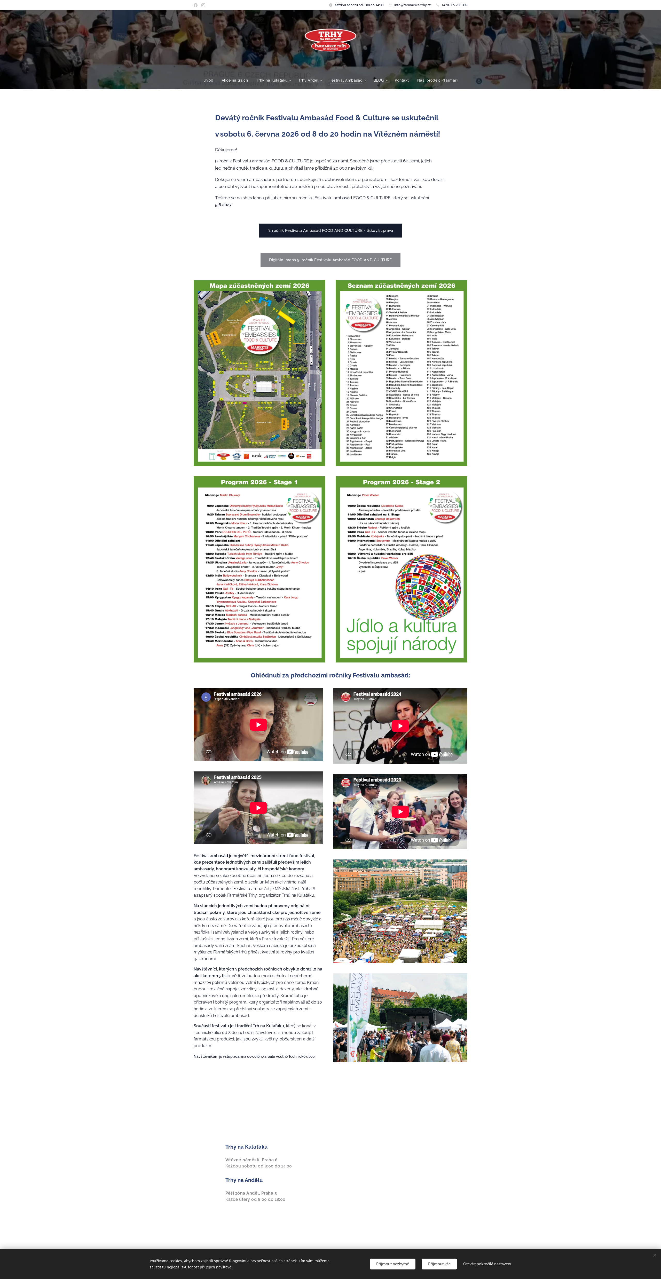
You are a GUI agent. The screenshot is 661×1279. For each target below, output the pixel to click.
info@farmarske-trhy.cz (412, 5)
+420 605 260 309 (454, 5)
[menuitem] (210, 80)
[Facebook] (195, 5)
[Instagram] (203, 5)
